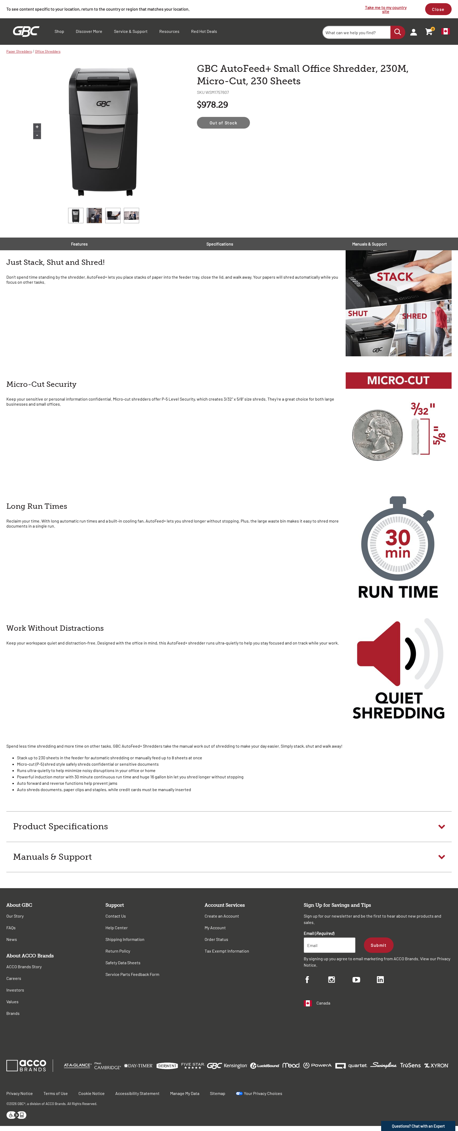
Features (79, 243)
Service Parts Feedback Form (132, 974)
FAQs (11, 927)
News (11, 939)
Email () (319, 933)
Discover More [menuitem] (89, 31)
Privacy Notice (19, 1093)
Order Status (216, 939)
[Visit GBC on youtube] (365, 980)
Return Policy (117, 950)
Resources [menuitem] (169, 31)
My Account (215, 927)
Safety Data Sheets (122, 962)
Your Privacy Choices (263, 1093)
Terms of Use (55, 1093)
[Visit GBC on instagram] (340, 980)
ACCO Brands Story (24, 966)
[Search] (397, 32)
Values (12, 1001)
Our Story (15, 915)
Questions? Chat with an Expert (418, 1126)
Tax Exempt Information (227, 950)
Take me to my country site (386, 9)
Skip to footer (1, 1)
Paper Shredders (19, 51)
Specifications (219, 243)
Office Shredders (47, 51)
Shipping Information (124, 939)
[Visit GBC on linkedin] (389, 980)
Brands (13, 1013)
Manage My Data (184, 1093)
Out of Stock (223, 122)
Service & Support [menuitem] (131, 31)
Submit (378, 945)
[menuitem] (412, 31)
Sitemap (217, 1093)
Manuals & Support (369, 243)
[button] (229, 827)
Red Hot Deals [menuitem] (204, 31)
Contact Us (115, 915)
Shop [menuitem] (59, 31)
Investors (15, 989)
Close (438, 9)
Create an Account (222, 915)
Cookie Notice (91, 1093)
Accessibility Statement (137, 1093)
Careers (13, 978)
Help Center (116, 927)
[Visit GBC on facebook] (316, 980)
